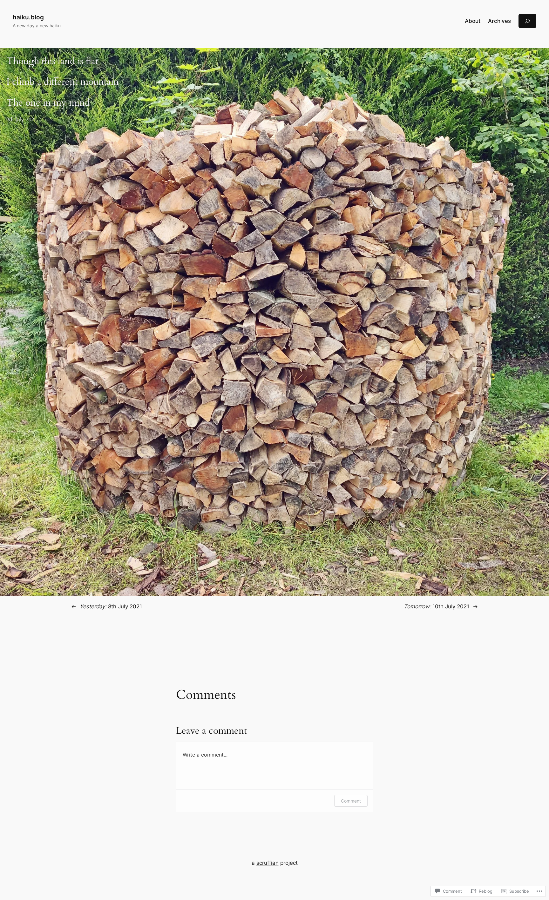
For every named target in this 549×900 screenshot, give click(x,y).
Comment (351, 801)
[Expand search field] (527, 21)
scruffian (267, 863)
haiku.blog (28, 17)
